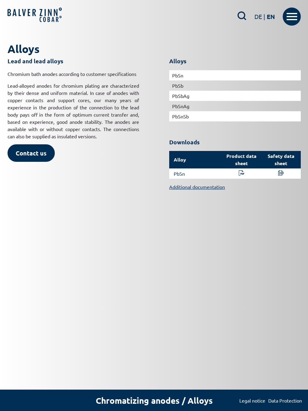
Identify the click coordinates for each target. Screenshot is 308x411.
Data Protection (285, 400)
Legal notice (252, 400)
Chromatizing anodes (138, 400)
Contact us (31, 153)
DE (259, 16)
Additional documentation (197, 187)
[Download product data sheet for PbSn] (241, 174)
